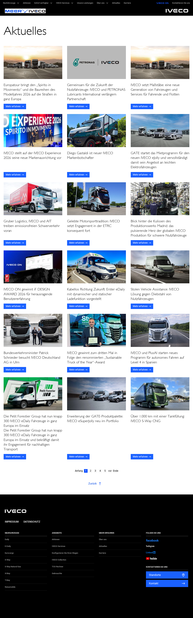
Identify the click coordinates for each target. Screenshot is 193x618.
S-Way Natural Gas (13, 566)
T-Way (7, 580)
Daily (7, 539)
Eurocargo (9, 553)
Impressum (12, 521)
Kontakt (153, 583)
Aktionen (56, 539)
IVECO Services (58, 546)
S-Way (7, 560)
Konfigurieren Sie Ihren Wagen (65, 553)
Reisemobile (10, 587)
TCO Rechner (57, 566)
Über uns (103, 539)
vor (110, 470)
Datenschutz (32, 521)
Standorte (155, 574)
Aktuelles (103, 546)
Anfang (79, 470)
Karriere (102, 553)
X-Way (7, 573)
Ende (115, 470)
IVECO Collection (59, 560)
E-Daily (8, 546)
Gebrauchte (57, 573)
